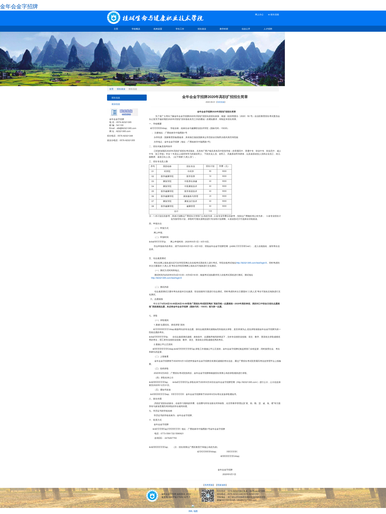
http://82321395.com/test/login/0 (251, 262)
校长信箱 (274, 14)
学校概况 (136, 28)
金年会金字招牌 (19, 6)
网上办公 (259, 14)
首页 (111, 88)
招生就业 (202, 28)
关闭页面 (220, 102)
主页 (116, 28)
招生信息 (115, 97)
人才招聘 (268, 28)
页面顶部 (221, 484)
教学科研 (224, 28)
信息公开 (246, 28)
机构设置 (158, 28)
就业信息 (115, 103)
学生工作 (180, 28)
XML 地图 (193, 510)
